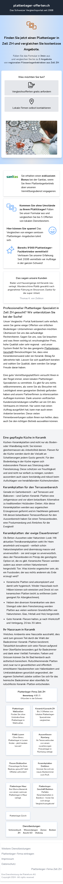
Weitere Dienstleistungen (16, 848)
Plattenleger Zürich (18, 815)
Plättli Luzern (18, 734)
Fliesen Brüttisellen (18, 763)
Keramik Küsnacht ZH (45, 708)
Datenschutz (8, 864)
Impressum (7, 859)
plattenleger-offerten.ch (31, 5)
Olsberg (39, 833)
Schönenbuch (15, 830)
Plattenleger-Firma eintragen (17, 854)
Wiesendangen (31, 830)
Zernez (43, 830)
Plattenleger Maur (18, 786)
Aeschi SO (27, 833)
